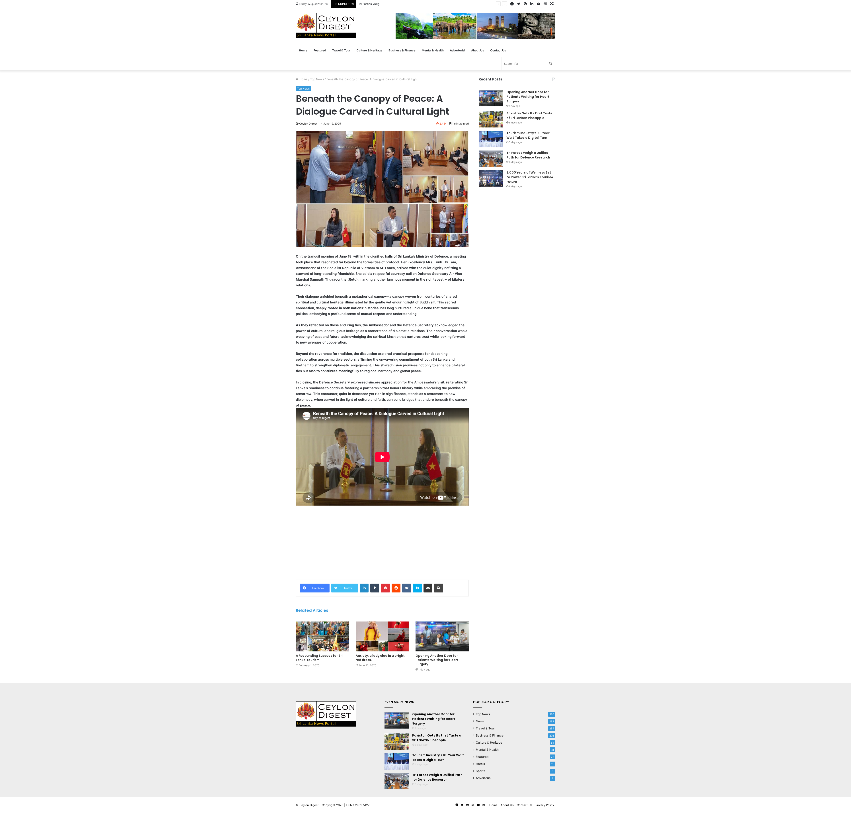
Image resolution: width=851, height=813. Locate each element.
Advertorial (457, 50)
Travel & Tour (341, 50)
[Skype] (417, 588)
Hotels (480, 764)
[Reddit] (396, 588)
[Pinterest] (385, 588)
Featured (320, 50)
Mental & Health (433, 50)
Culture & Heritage (369, 50)
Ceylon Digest (308, 123)
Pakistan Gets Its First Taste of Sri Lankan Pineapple (529, 115)
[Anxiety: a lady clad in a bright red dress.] (382, 636)
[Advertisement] (382, 542)
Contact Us (498, 50)
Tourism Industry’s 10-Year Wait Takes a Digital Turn (528, 135)
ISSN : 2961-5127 (357, 805)
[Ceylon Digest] (326, 25)
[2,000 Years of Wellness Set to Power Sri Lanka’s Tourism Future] (491, 178)
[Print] (438, 588)
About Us (477, 50)
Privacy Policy (544, 805)
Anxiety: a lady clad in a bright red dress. (380, 657)
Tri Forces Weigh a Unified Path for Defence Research (395, 4)
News (480, 721)
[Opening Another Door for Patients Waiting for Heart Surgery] (442, 636)
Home (303, 50)
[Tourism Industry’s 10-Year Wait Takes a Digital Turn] (491, 139)
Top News (317, 79)
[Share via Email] (428, 588)
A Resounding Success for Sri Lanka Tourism (319, 657)
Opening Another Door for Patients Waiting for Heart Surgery (437, 659)
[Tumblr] (374, 588)
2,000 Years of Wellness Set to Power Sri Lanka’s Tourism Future (529, 177)
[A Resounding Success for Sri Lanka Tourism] (322, 636)
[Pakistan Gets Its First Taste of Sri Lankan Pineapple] (491, 119)
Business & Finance (402, 50)
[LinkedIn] (364, 588)
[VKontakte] (406, 588)
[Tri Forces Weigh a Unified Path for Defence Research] (491, 158)
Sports (480, 771)
